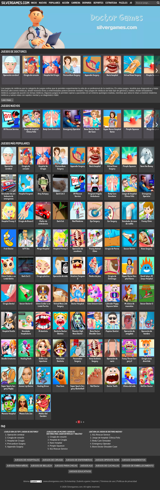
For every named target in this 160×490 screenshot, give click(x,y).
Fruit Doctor (9, 248)
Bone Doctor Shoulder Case (92, 130)
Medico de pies (95, 276)
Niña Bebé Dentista (60, 359)
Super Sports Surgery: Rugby (8, 387)
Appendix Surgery (92, 75)
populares (54, 2)
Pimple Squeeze (152, 75)
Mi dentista (43, 331)
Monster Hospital (9, 413)
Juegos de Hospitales (27, 460)
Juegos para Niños (17, 466)
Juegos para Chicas (66, 466)
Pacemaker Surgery (77, 359)
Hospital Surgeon (26, 193)
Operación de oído (60, 276)
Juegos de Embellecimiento (137, 466)
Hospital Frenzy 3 (9, 221)
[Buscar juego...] (158, 3)
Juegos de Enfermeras (79, 460)
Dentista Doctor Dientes (60, 332)
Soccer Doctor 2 (26, 303)
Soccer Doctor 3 (146, 303)
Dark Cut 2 (60, 193)
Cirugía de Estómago (112, 277)
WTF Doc (26, 248)
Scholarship (70, 481)
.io (131, 2)
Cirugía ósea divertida (147, 359)
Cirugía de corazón (31, 75)
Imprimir (95, 481)
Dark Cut (60, 221)
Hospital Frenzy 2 (60, 248)
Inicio (34, 2)
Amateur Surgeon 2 (77, 277)
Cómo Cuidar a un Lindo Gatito (9, 277)
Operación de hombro (146, 332)
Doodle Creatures (9, 358)
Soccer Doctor (129, 248)
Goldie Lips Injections (43, 359)
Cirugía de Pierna (112, 248)
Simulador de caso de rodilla (129, 222)
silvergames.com (15, 2)
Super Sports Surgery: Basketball (77, 387)
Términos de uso (107, 481)
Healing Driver (43, 386)
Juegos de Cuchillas (107, 466)
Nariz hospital (112, 75)
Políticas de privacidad (127, 481)
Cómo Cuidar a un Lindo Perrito (43, 304)
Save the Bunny (146, 166)
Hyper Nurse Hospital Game (112, 130)
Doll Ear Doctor (147, 386)
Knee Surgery (146, 248)
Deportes (98, 2)
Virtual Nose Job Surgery (60, 304)
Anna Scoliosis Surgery (95, 359)
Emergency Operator (71, 129)
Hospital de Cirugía (51, 75)
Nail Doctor (95, 386)
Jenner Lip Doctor (26, 386)
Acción (65, 2)
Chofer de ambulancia (43, 222)
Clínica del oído (129, 386)
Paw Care (60, 386)
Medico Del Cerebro (43, 414)
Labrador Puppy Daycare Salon (112, 304)
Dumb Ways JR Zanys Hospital (146, 277)
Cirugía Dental (8, 303)
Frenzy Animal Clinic (95, 249)
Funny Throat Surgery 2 (129, 359)
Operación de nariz (112, 359)
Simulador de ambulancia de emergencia (8, 196)
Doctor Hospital (77, 303)
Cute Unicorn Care (95, 303)
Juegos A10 (86, 466)
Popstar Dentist (112, 331)
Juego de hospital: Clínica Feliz (31, 130)
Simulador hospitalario (26, 332)
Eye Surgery (95, 221)
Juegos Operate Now (107, 460)
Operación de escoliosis (77, 249)
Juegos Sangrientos (134, 460)
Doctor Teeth (112, 386)
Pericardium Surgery (71, 75)
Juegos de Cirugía (52, 460)
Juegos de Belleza (41, 466)
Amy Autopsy (43, 193)
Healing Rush (26, 358)
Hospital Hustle (8, 331)
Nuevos (43, 2)
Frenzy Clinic (147, 221)
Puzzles (123, 2)
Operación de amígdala (129, 332)
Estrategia (111, 2)
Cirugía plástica (43, 276)
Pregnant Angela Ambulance (95, 194)
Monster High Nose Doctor (77, 332)
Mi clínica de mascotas (129, 304)
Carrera (75, 2)
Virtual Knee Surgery (132, 75)
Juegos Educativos (80, 472)
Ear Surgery (112, 221)
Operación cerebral (11, 75)
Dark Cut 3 (26, 276)
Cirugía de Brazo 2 (25, 221)
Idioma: (26, 481)
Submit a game (83, 481)
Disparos (86, 2)
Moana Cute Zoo (25, 413)
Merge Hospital (153, 129)
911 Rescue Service (11, 129)
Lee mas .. (7, 100)
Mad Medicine (77, 221)
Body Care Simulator (51, 129)
